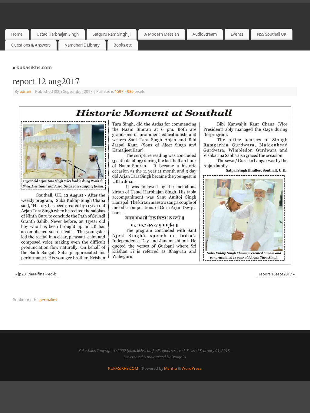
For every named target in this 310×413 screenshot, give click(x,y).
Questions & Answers (31, 45)
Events (237, 34)
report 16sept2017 (275, 274)
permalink (48, 299)
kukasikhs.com (32, 67)
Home (17, 34)
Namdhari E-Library (82, 45)
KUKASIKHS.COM (123, 368)
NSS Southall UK (271, 34)
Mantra (170, 368)
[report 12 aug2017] (155, 185)
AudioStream (205, 34)
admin (25, 91)
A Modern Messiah (161, 34)
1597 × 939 (124, 91)
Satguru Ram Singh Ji (111, 34)
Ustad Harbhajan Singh (58, 34)
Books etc (123, 45)
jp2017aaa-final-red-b (37, 274)
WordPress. (192, 368)
